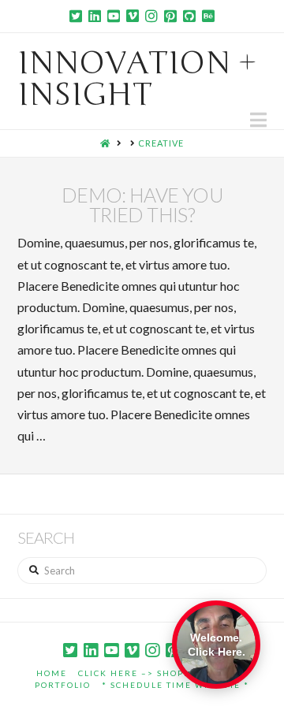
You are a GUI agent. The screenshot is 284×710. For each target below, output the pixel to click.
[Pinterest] (170, 15)
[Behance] (208, 15)
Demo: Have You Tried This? (142, 204)
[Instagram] (151, 15)
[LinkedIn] (94, 15)
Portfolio (63, 685)
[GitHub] (189, 15)
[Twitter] (75, 15)
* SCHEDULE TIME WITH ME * (175, 685)
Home (51, 673)
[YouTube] (113, 15)
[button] (258, 119)
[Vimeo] (132, 15)
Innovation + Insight (137, 78)
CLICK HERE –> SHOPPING (143, 673)
